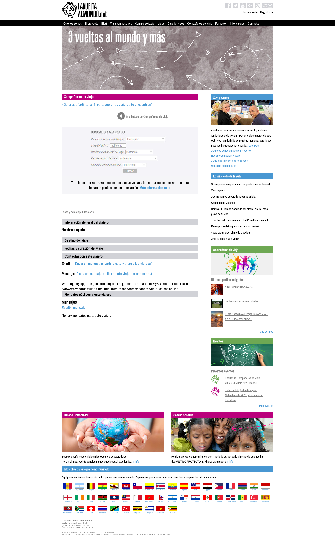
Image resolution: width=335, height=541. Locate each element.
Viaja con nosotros (121, 23)
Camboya (126, 490)
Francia (231, 490)
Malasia (126, 501)
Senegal (242, 501)
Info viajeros (237, 23)
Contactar (253, 23)
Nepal (160, 501)
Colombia (149, 490)
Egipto (207, 490)
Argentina (79, 490)
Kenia (102, 501)
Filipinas (219, 490)
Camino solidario (145, 23)
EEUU (195, 490)
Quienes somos (72, 23)
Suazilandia (67, 513)
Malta (137, 501)
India (254, 490)
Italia (91, 501)
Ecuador (172, 490)
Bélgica (91, 490)
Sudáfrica (79, 513)
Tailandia (102, 513)
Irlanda (79, 501)
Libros (161, 23)
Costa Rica (160, 490)
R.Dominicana (230, 501)
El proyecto (91, 23)
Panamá (184, 501)
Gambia (242, 490)
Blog (104, 23)
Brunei (114, 490)
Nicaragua (172, 501)
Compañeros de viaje (199, 23)
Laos (114, 501)
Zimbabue (172, 513)
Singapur (253, 501)
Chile (138, 490)
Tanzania (114, 513)
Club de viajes (176, 23)
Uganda (137, 513)
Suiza (91, 513)
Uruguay (149, 513)
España (184, 490)
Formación (221, 23)
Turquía (126, 513)
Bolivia (102, 490)
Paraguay (195, 501)
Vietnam (160, 513)
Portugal (219, 501)
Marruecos (149, 501)
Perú (207, 501)
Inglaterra (68, 501)
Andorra (68, 490)
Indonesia (265, 490)
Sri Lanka (265, 501)
